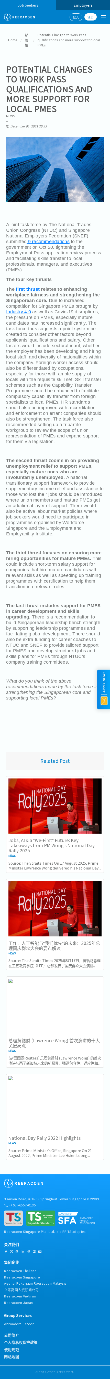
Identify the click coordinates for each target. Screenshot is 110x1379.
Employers (83, 5)
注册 (90, 17)
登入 (76, 17)
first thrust (28, 289)
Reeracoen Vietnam (20, 1296)
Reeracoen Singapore (22, 1277)
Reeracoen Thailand (20, 1270)
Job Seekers (28, 5)
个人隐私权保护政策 (21, 1342)
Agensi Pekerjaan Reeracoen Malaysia (35, 1283)
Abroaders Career (19, 1323)
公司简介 (11, 1335)
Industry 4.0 (18, 311)
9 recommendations (48, 241)
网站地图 (11, 1356)
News (10, 116)
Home (12, 39)
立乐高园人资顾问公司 (21, 1289)
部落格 (26, 39)
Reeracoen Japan (18, 1302)
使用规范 (11, 1349)
